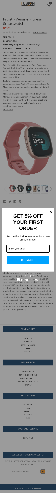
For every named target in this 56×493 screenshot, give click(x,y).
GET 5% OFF (28, 260)
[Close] (50, 211)
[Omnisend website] (28, 278)
